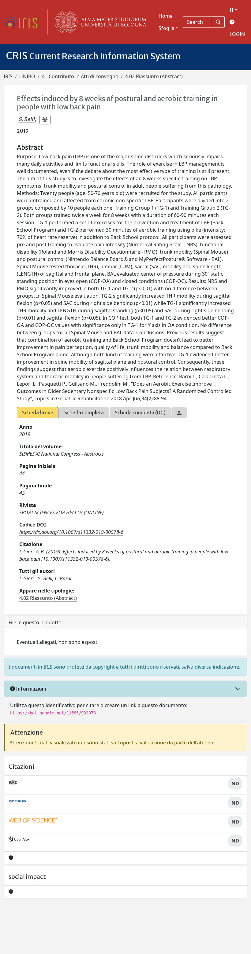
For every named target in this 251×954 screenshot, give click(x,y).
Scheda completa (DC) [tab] (140, 412)
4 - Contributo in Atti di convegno (80, 76)
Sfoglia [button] (166, 28)
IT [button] (232, 9)
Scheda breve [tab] (37, 412)
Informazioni (30, 689)
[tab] (179, 412)
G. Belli (26, 119)
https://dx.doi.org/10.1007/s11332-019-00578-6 (71, 532)
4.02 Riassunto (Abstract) (154, 76)
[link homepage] (23, 22)
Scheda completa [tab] (84, 412)
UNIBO (27, 76)
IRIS (8, 76)
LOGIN (237, 34)
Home (166, 16)
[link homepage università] (99, 22)
